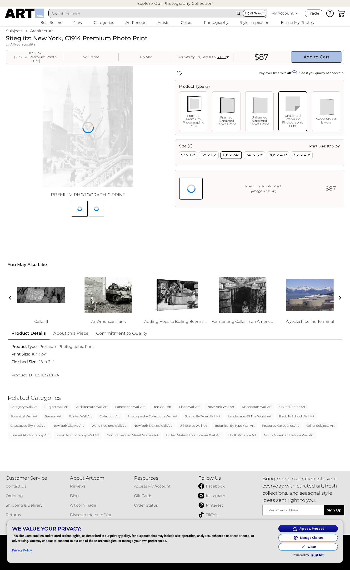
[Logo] (25, 13)
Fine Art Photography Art (29, 435)
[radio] (188, 155)
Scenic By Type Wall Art (202, 416)
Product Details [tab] (28, 333)
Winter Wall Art (80, 416)
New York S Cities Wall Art (153, 425)
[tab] (193, 111)
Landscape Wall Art (130, 407)
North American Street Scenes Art (132, 435)
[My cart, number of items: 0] (341, 13)
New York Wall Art (220, 407)
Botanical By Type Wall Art (235, 425)
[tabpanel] (259, 173)
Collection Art (110, 416)
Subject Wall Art (57, 407)
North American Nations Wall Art (289, 435)
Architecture (42, 31)
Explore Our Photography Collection (175, 3)
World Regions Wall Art (108, 425)
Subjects (14, 31)
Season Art (53, 416)
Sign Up (334, 510)
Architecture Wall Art (92, 407)
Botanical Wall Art (23, 416)
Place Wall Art (189, 407)
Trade (313, 13)
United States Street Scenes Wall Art (193, 435)
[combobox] (141, 13)
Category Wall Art (23, 407)
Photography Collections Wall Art (152, 416)
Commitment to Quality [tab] (121, 333)
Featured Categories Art (280, 425)
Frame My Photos (297, 22)
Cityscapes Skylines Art (27, 425)
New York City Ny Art (68, 425)
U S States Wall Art (193, 425)
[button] (175, 3)
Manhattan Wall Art (257, 407)
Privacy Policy (22, 550)
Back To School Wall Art (296, 416)
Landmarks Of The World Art (249, 416)
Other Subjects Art (320, 425)
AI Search (257, 13)
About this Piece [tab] (71, 333)
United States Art (292, 407)
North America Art (242, 435)
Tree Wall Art (161, 407)
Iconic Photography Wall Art (77, 435)
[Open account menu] (297, 13)
